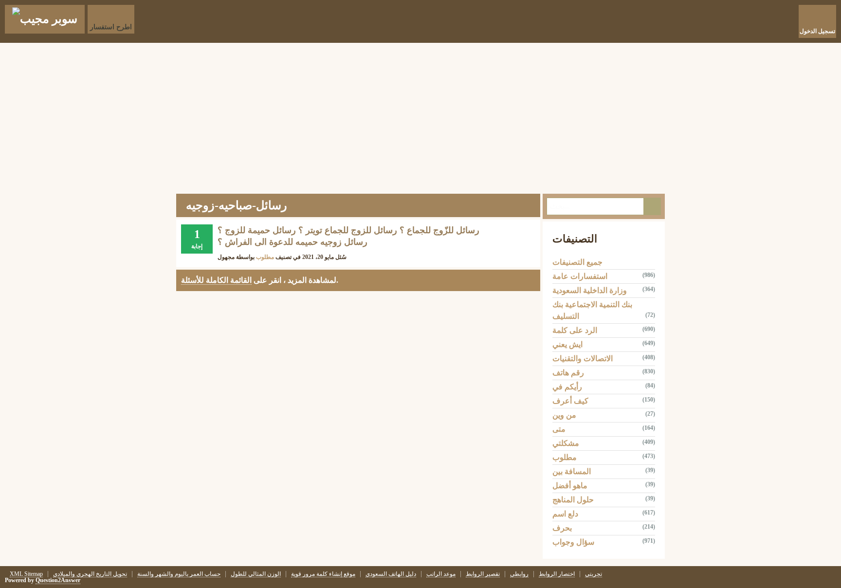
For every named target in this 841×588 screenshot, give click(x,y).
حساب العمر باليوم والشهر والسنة (178, 574)
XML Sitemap (26, 574)
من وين (564, 415)
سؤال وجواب (573, 542)
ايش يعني (567, 344)
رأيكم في (567, 387)
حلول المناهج (573, 500)
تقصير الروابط (483, 574)
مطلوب (265, 257)
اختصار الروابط (557, 574)
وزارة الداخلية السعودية (589, 290)
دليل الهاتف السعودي (391, 574)
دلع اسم (565, 514)
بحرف (562, 528)
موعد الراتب (441, 574)
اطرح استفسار (111, 27)
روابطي (519, 574)
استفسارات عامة (579, 276)
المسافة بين (571, 471)
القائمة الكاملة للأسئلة (216, 280)
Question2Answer (58, 580)
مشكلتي (565, 443)
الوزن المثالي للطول (256, 574)
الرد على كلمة (574, 330)
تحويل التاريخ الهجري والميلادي (90, 574)
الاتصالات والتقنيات (582, 358)
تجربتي (593, 574)
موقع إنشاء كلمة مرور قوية (323, 574)
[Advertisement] (420, 116)
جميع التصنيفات (577, 262)
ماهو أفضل (569, 485)
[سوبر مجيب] (45, 19)
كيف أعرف (570, 401)
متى (559, 429)
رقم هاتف (568, 372)
